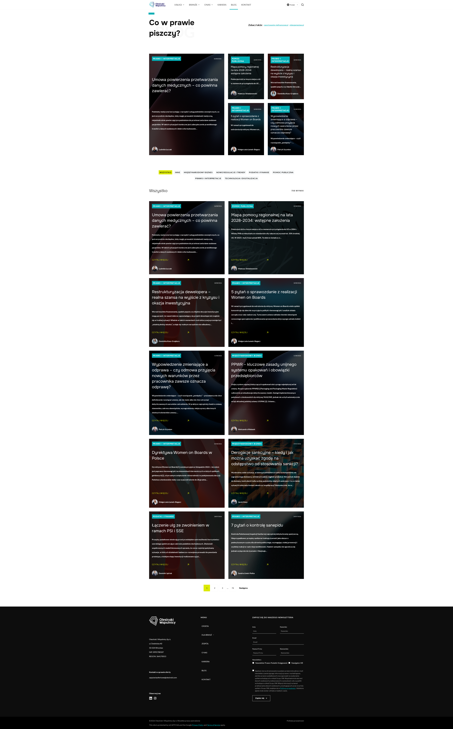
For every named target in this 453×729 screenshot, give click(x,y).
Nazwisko (283, 627)
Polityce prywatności (288, 688)
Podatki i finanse (259, 172)
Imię (254, 627)
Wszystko (165, 172)
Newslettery (256, 660)
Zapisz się (259, 698)
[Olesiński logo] (157, 5)
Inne (177, 172)
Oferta (205, 626)
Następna (243, 588)
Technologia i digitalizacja (241, 178)
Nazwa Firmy (257, 649)
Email (254, 638)
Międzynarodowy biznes (198, 172)
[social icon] (150, 698)
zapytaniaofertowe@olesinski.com (163, 677)
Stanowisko (284, 649)
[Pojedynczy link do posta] (186, 104)
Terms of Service (213, 725)
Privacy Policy (197, 725)
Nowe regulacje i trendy (230, 172)
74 (233, 588)
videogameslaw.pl (296, 25)
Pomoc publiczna (238, 59)
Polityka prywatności (295, 721)
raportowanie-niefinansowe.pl (276, 25)
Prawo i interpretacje (166, 58)
